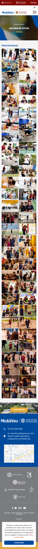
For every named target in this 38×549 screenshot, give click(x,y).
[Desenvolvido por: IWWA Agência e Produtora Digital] (19, 519)
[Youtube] (24, 508)
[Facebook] (12, 508)
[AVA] (20, 508)
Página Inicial (19, 24)
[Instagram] (16, 508)
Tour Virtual (19, 410)
